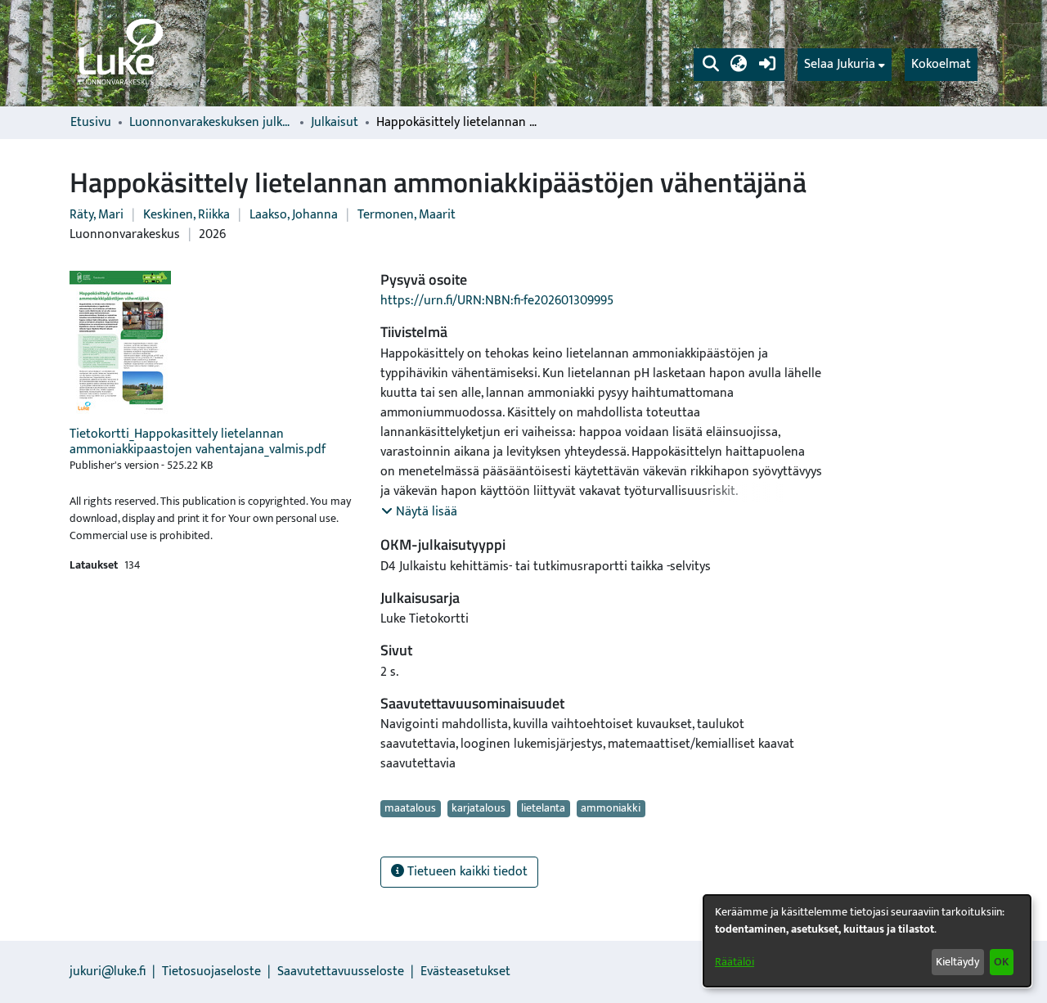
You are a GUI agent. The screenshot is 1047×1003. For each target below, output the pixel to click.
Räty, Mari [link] (97, 215)
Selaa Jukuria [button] (839, 64)
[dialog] (867, 941)
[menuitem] (845, 64)
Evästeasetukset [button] (465, 971)
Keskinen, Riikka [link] (186, 215)
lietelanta (543, 808)
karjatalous (479, 808)
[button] (710, 64)
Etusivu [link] (90, 123)
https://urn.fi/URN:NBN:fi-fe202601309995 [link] (496, 301)
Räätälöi (734, 961)
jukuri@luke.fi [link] (108, 971)
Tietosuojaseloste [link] (211, 971)
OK (1001, 961)
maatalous (410, 808)
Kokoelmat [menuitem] (941, 64)
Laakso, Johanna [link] (293, 215)
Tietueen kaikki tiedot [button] (466, 872)
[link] (119, 53)
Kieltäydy (957, 961)
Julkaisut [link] (334, 123)
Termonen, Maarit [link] (406, 215)
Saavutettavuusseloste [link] (340, 971)
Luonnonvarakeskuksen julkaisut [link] (211, 123)
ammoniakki (610, 808)
